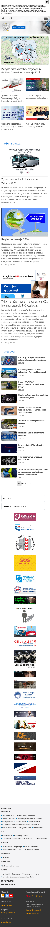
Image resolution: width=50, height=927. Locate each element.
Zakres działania (41, 838)
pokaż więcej (25, 484)
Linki (37, 874)
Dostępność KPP (25, 827)
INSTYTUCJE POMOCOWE (29, 850)
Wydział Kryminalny (9, 850)
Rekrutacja (5, 861)
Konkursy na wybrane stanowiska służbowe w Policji (21, 824)
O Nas (3, 831)
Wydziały (4, 842)
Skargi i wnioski (34, 821)
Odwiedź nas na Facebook (7, 895)
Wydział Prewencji (31, 847)
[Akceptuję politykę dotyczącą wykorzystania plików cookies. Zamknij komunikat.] (47, 2)
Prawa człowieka (8, 816)
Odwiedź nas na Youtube (11, 895)
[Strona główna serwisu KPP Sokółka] (3, 18)
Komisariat (6, 874)
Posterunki (16, 874)
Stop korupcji (38, 827)
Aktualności (6, 808)
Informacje (5, 811)
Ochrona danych (7, 881)
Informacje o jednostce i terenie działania (17, 838)
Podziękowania (7, 821)
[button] (46, 18)
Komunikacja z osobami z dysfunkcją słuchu (18, 877)
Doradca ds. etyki (8, 819)
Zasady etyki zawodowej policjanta (30, 819)
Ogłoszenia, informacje (10, 866)
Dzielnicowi (5, 853)
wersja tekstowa (6, 922)
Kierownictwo (7, 835)
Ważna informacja (8, 884)
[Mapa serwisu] (7, 18)
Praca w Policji (20, 821)
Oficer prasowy (27, 874)
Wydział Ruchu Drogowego (12, 847)
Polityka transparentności (26, 816)
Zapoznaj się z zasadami (33, 910)
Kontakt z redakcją (6, 905)
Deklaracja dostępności (8, 913)
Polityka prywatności (32, 913)
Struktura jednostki (21, 835)
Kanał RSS (2, 895)
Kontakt (4, 870)
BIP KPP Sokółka (37, 896)
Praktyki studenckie (9, 827)
